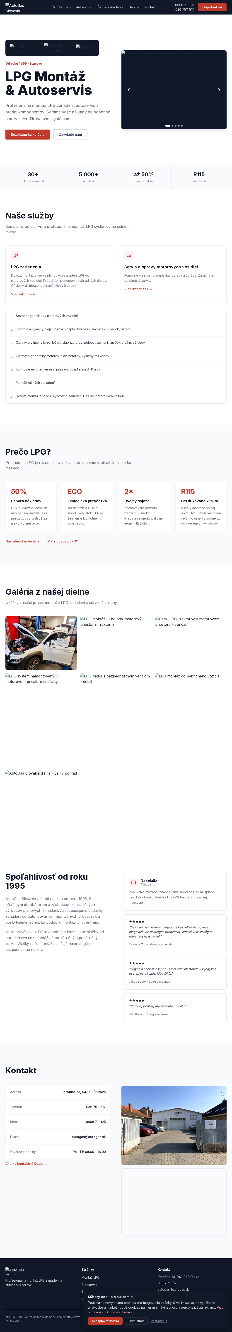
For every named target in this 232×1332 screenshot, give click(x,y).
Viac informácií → (25, 294)
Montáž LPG (62, 7)
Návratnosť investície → (24, 541)
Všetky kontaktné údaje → (26, 1163)
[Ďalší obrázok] (219, 90)
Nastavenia (158, 1321)
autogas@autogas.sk (89, 1137)
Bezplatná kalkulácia (27, 134)
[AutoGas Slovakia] (19, 7)
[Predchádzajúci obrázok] (129, 90)
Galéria (134, 7)
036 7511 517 (184, 9)
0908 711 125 (184, 5)
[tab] (166, 126)
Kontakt (150, 7)
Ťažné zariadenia (110, 7)
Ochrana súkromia (118, 1312)
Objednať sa (212, 7)
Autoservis (84, 7)
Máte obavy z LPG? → (64, 541)
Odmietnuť (136, 1321)
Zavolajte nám (70, 134)
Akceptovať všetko (105, 1321)
